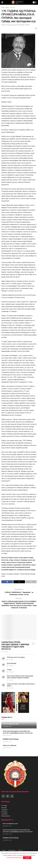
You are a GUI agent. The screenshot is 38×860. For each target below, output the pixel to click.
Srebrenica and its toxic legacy (16, 657)
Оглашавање (11, 850)
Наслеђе (4, 807)
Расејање (12, 7)
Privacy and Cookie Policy (14, 857)
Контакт (20, 850)
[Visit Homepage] (18, 2)
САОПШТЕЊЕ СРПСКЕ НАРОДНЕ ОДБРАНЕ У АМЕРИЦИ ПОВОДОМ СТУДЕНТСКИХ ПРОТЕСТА (15, 645)
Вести (7, 7)
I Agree (27, 857)
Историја (4, 805)
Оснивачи (4, 814)
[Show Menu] (2, 2)
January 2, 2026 (7, 726)
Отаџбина (4, 809)
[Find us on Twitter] (7, 796)
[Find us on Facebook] (3, 796)
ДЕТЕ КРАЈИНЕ (11, 663)
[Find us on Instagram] (12, 796)
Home (2, 7)
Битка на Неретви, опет (11, 724)
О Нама (9, 669)
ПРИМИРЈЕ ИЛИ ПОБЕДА (10, 739)
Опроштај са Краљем (9, 745)
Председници (5, 816)
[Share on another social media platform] (31, 581)
